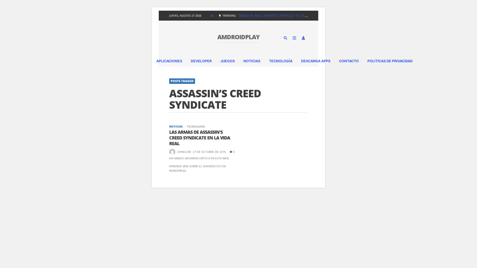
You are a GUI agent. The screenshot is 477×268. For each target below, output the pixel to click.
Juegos (227, 61)
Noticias (251, 61)
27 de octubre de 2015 (209, 152)
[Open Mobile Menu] (294, 38)
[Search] (285, 38)
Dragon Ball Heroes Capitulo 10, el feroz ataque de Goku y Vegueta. (303, 15)
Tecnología (280, 61)
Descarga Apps (315, 61)
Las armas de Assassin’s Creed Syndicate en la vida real (199, 138)
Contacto (349, 61)
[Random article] (211, 16)
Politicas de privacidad (390, 61)
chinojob (184, 152)
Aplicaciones (169, 61)
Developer (201, 61)
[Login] (303, 38)
